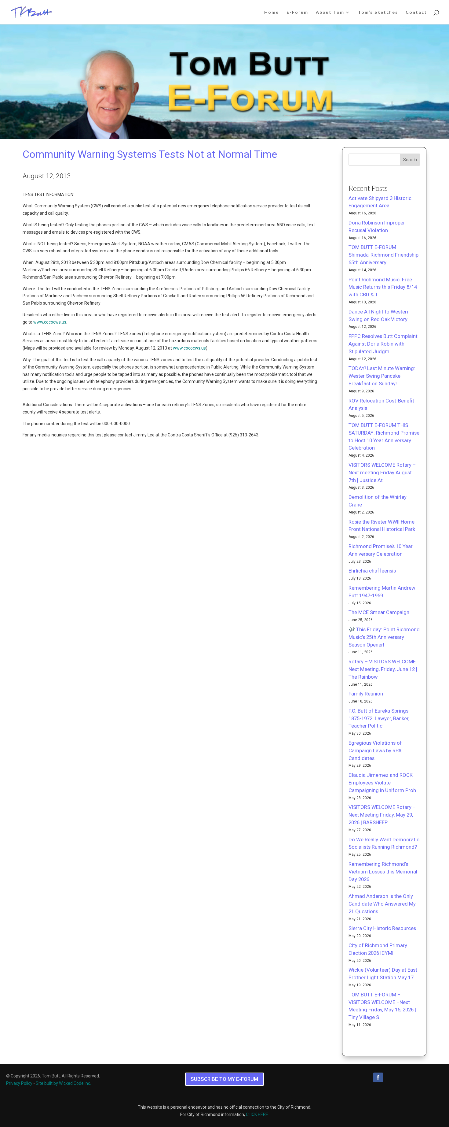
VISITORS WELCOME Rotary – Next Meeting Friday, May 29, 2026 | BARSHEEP (382, 814)
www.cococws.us (49, 322)
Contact (416, 12)
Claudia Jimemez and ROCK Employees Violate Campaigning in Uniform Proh (382, 782)
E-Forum (297, 12)
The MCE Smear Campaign (379, 612)
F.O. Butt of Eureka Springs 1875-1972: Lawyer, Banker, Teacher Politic (379, 718)
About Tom (330, 12)
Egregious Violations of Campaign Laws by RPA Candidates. (375, 750)
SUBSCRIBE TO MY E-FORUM (224, 1079)
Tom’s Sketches (378, 12)
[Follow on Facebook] (378, 1077)
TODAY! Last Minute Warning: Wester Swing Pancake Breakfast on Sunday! (382, 376)
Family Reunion (366, 694)
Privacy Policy (19, 1083)
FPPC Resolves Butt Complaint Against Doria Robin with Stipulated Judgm (383, 343)
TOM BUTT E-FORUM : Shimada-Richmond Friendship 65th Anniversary (383, 254)
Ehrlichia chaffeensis (372, 571)
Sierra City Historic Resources (382, 928)
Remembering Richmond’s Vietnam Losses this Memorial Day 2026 (383, 871)
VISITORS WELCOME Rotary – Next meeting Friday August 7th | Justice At (382, 472)
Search (410, 159)
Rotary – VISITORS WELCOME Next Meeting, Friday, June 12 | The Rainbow (383, 669)
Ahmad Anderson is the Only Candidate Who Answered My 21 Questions (382, 903)
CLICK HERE (257, 1114)
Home (271, 12)
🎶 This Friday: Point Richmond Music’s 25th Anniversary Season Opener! (384, 637)
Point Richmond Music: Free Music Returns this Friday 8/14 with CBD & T (383, 287)
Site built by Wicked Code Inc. (63, 1083)
